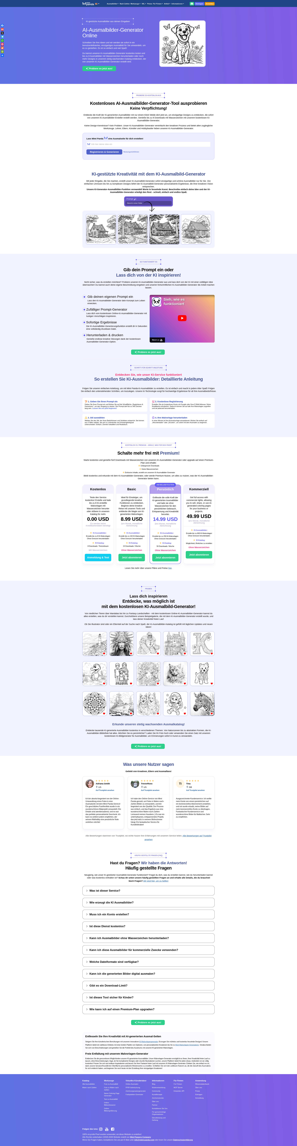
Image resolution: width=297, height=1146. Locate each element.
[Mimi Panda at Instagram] (102, 1129)
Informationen (177, 4)
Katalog (85, 1081)
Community (156, 1091)
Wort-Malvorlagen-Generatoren (187, 1045)
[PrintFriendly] (2, 52)
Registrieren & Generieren (104, 152)
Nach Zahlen (125, 4)
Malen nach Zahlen (89, 1087)
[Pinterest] (2, 44)
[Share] (2, 55)
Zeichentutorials (158, 1098)
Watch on (156, 340)
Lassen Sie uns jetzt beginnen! (104, 408)
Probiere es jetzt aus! (101, 68)
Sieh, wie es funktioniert (174, 301)
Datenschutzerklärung (183, 1140)
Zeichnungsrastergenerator (136, 1091)
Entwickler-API (179, 1091)
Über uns (155, 1101)
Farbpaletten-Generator (134, 1094)
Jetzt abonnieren (132, 557)
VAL (143, 4)
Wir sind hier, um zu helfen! (155, 881)
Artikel (166, 4)
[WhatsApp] (2, 40)
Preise (149, 4)
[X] (2, 33)
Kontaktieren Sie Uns (159, 1108)
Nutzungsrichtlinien (131, 152)
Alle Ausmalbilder (88, 1084)
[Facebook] (2, 25)
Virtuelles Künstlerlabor (136, 1081)
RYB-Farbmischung (133, 1087)
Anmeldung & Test (98, 557)
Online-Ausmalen (132, 1084)
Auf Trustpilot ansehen (105, 790)
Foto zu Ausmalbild (111, 1084)
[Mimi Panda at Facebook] (113, 1129)
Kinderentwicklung (158, 1087)
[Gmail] (2, 29)
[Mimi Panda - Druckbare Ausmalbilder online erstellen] (88, 4)
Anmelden (210, 4)
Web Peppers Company (140, 1137)
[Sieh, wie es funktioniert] (182, 318)
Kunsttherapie (157, 1094)
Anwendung (200, 1081)
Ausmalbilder (112, 4)
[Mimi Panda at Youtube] (108, 1129)
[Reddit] (2, 48)
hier (170, 568)
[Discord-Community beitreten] (192, 3)
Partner (154, 1105)
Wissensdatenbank (202, 1084)
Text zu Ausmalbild (111, 1099)
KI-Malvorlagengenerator (148, 1042)
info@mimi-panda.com (144, 1140)
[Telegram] (2, 37)
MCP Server (178, 1087)
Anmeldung (199, 1098)
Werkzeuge (135, 4)
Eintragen (199, 4)
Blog (153, 1084)
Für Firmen (157, 4)
